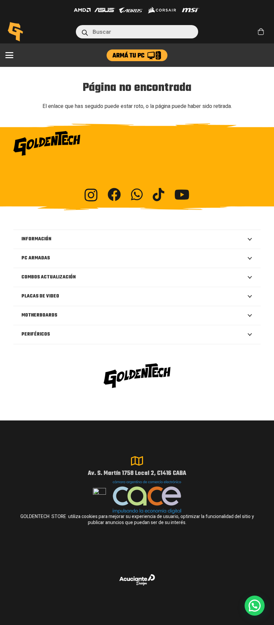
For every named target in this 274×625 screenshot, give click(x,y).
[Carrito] (261, 31)
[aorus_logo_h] (131, 10)
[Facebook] (114, 194)
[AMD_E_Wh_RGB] (82, 10)
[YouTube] (181, 194)
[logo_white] (162, 10)
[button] (9, 55)
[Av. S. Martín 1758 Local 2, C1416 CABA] (137, 461)
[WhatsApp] (137, 194)
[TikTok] (158, 194)
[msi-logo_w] (190, 10)
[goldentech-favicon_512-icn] (15, 32)
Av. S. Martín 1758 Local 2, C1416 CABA (137, 473)
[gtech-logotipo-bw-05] (137, 143)
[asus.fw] (105, 10)
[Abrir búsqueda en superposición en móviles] (137, 31)
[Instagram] (91, 195)
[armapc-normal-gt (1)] (137, 55)
